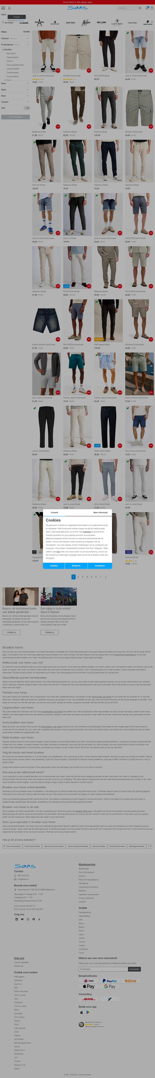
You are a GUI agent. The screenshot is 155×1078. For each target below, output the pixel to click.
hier (58, 552)
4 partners (87, 532)
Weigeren (76, 566)
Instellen (54, 566)
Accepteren (100, 566)
